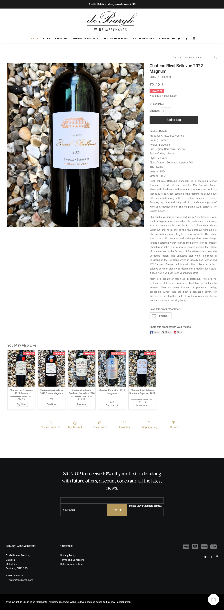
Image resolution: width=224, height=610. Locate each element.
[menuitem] (34, 38)
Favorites (124, 427)
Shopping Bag (149, 427)
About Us (61, 38)
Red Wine (166, 76)
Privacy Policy (68, 555)
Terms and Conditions (72, 559)
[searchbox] (200, 57)
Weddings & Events (86, 38)
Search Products (50, 427)
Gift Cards (173, 427)
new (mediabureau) (121, 601)
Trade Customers (116, 38)
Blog (46, 38)
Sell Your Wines (143, 38)
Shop (34, 38)
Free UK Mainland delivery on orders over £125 (112, 4)
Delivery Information (71, 564)
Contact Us (167, 38)
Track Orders (99, 427)
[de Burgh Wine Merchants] (112, 21)
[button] (180, 38)
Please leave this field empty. (145, 505)
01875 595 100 (16, 575)
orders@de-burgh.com (21, 580)
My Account (75, 427)
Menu (153, 76)
